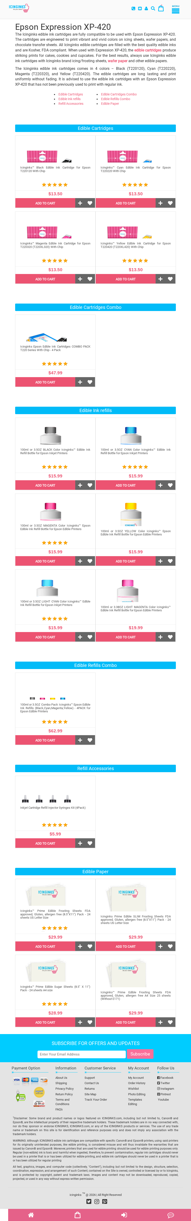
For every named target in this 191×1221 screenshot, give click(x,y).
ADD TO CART (45, 203)
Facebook (167, 1077)
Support (90, 1077)
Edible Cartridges (70, 94)
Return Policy (64, 1094)
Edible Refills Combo (115, 99)
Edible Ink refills (69, 99)
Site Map (90, 1094)
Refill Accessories (70, 103)
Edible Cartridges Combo (119, 94)
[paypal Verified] (39, 1093)
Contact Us (92, 1083)
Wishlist (133, 1088)
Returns (90, 1088)
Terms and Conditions (62, 1102)
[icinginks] (19, 8)
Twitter (165, 1083)
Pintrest (165, 1094)
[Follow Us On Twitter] (88, 1201)
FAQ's (59, 1109)
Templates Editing (135, 1102)
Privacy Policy (64, 1088)
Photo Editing (136, 1094)
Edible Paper (110, 103)
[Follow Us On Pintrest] (104, 1201)
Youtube (163, 1099)
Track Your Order (96, 1099)
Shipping (61, 1083)
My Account (136, 1077)
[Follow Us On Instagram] (96, 1201)
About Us (61, 1077)
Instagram (167, 1088)
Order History (136, 1083)
